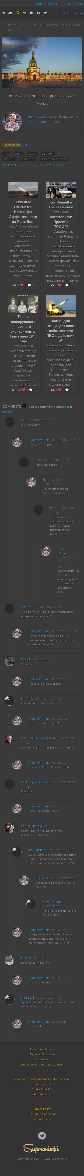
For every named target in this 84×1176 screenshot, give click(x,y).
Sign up (78, 13)
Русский (53, 3)
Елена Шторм (31, 826)
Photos (12, 25)
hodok (26, 659)
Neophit (27, 699)
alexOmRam (37, 850)
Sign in (65, 13)
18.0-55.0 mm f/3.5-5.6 (48, 164)
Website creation (42, 1094)
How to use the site (42, 1049)
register (7, 412)
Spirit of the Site (42, 1089)
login (65, 406)
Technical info (12, 144)
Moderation (42, 1059)
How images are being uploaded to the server (42, 1079)
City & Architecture (31, 25)
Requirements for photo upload (42, 1064)
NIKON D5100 (16, 164)
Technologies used (42, 1084)
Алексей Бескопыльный (39, 738)
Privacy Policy (42, 1108)
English (40, 3)
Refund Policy (42, 1119)
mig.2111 (27, 998)
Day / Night (75, 3)
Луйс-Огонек (38, 122)
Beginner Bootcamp (42, 1054)
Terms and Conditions (42, 1114)
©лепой (27, 607)
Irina (24, 420)
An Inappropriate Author (38, 782)
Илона (26, 958)
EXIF (25, 144)
